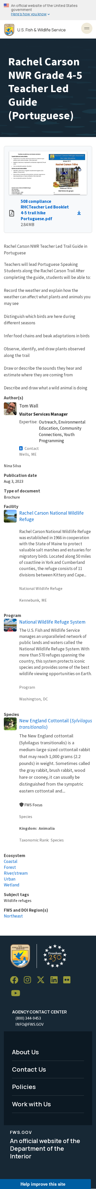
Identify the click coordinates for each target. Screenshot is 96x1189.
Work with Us (31, 1104)
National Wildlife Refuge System (52, 622)
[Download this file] (80, 213)
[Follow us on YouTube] (17, 993)
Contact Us (29, 1069)
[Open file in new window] (11, 214)
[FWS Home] (9, 30)
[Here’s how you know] (48, 10)
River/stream (16, 873)
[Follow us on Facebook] (16, 980)
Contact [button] (32, 448)
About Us (25, 1052)
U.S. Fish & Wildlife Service (41, 30)
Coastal (10, 861)
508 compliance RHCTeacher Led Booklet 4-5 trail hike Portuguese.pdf (45, 210)
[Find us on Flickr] (68, 980)
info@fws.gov (29, 1024)
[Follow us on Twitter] (42, 980)
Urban (9, 879)
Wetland (11, 885)
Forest (10, 867)
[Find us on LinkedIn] (55, 980)
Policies (24, 1086)
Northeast (13, 916)
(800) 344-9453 (28, 1018)
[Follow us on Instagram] (29, 980)
